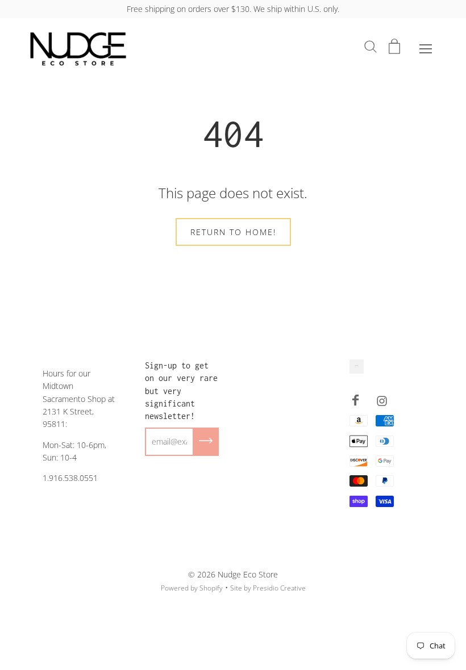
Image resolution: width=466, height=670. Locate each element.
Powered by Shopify (192, 588)
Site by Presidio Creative (268, 588)
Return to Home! (233, 232)
